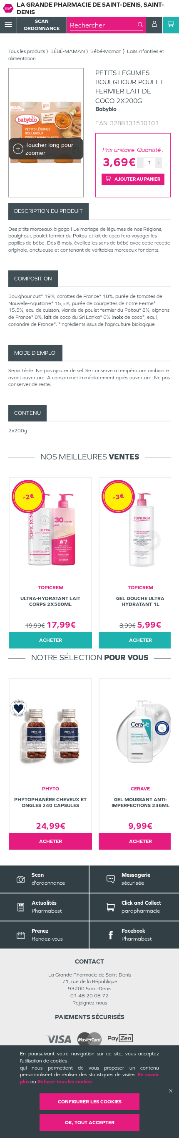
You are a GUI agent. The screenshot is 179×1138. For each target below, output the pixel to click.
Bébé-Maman (106, 51)
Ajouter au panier (137, 179)
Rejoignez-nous (89, 1003)
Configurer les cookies (90, 1102)
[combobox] (104, 25)
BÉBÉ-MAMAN (67, 51)
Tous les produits (26, 51)
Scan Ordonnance (42, 24)
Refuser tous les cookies (64, 1082)
